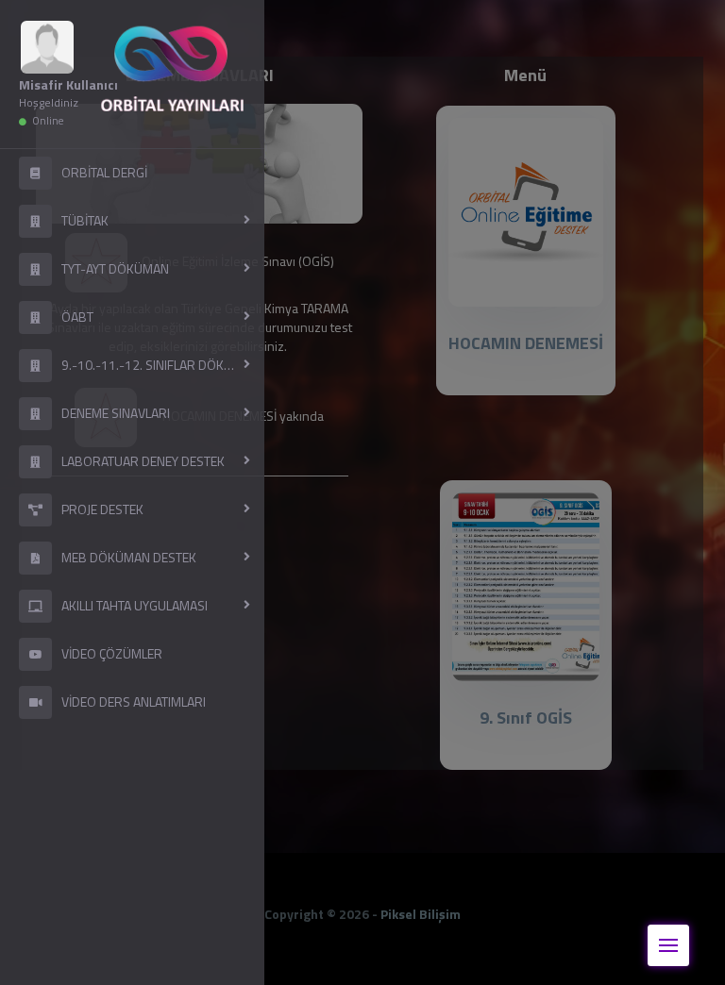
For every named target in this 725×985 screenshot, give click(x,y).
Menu (668, 945)
